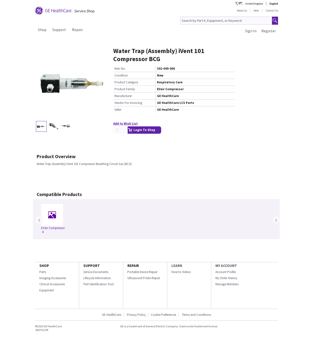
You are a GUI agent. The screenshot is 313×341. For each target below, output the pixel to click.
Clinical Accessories (52, 284)
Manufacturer (123, 96)
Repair (77, 29)
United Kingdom (254, 3)
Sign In (251, 30)
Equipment (46, 290)
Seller (117, 110)
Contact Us (272, 10)
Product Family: (124, 89)
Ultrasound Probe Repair (143, 278)
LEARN (176, 265)
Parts (42, 272)
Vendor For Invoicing (128, 103)
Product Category (126, 82)
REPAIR (133, 265)
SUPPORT (91, 265)
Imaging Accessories (52, 278)
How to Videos (181, 272)
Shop (42, 29)
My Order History (226, 278)
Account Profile (225, 272)
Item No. (120, 68)
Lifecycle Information (97, 278)
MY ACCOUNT (226, 265)
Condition (121, 75)
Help (256, 10)
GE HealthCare (111, 315)
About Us (242, 10)
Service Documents (95, 272)
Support (59, 29)
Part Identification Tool (98, 284)
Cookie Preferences (163, 315)
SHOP (44, 265)
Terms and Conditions (196, 315)
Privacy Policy (136, 315)
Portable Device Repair (142, 272)
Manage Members (226, 284)
